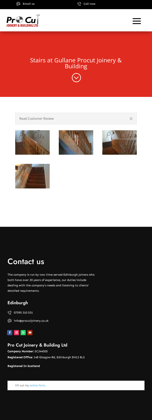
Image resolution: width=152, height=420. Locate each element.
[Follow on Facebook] (9, 332)
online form (37, 385)
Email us (28, 4)
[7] (32, 176)
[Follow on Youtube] (29, 332)
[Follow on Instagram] (16, 332)
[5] (76, 142)
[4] (32, 142)
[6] (119, 142)
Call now (89, 4)
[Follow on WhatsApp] (23, 332)
